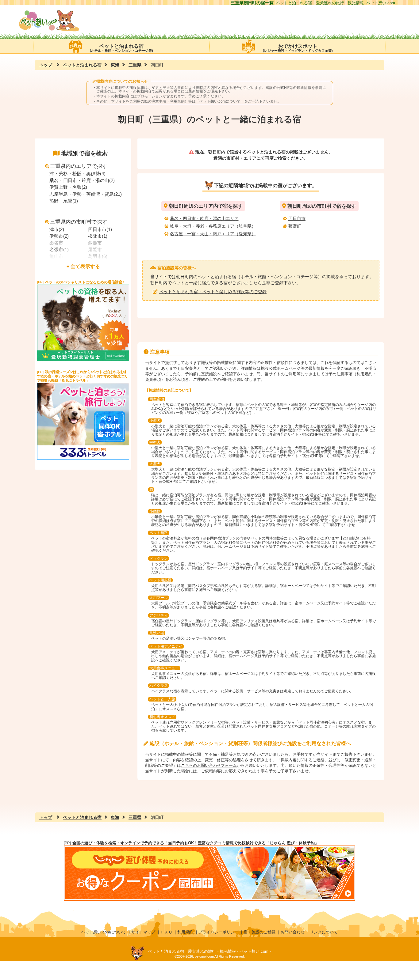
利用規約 (185, 932)
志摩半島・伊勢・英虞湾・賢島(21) (85, 194)
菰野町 (294, 226)
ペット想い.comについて (219, 101)
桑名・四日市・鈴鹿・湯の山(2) (82, 180)
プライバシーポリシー (218, 932)
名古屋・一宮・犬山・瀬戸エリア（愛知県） (213, 233)
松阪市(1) (97, 236)
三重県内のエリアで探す (78, 166)
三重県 (135, 64)
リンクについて (324, 932)
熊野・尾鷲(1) (63, 200)
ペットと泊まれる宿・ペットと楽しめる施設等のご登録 (213, 291)
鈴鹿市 (95, 242)
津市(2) (56, 229)
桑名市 (56, 242)
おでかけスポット (298, 48)
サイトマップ (143, 932)
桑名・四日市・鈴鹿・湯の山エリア (204, 218)
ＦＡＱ (166, 932)
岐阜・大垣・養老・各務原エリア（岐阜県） (213, 226)
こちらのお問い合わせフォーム (209, 765)
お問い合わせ (293, 932)
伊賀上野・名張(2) (68, 187)
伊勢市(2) (59, 236)
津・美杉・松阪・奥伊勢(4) (77, 173)
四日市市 (297, 218)
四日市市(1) (100, 229)
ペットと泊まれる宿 (121, 48)
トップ (45, 64)
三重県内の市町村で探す (78, 222)
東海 (115, 64)
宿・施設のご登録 (259, 932)
